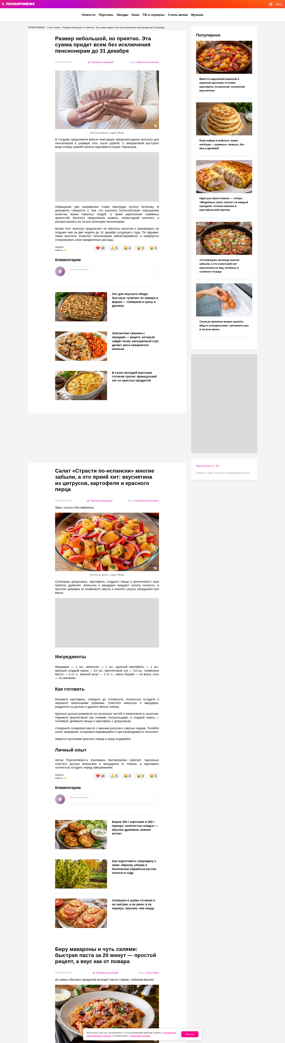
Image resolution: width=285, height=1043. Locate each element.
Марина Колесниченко (148, 62)
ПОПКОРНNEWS (36, 27)
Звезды (122, 15)
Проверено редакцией (102, 62)
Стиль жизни (178, 15)
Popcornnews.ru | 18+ (208, 465)
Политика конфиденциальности (232, 472)
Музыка (197, 15)
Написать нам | (205, 472)
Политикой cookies (140, 1035)
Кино (135, 15)
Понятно (189, 1034)
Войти (279, 4)
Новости (88, 15)
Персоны (106, 15)
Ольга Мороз (152, 973)
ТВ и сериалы (154, 15)
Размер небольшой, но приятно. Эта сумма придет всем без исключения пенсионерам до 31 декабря (114, 27)
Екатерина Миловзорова (147, 500)
